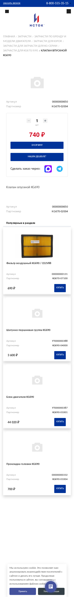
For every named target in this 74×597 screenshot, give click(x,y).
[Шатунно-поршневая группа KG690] (37, 313)
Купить (60, 287)
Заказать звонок (11, 3)
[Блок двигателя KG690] (37, 380)
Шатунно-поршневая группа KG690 (28, 330)
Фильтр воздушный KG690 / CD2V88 (28, 263)
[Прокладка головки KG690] (37, 447)
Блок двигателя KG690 (20, 397)
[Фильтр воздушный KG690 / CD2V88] (37, 246)
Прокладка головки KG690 (22, 464)
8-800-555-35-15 (57, 3)
